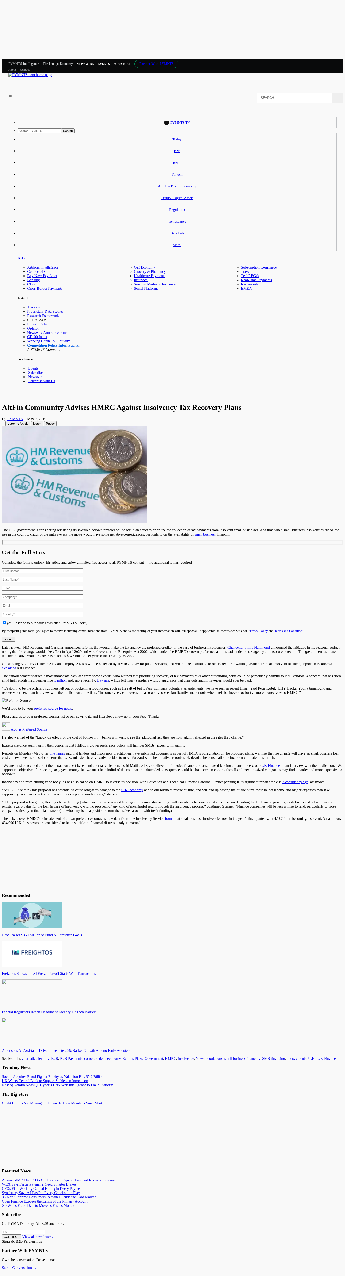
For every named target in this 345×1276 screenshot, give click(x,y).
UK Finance (270, 765)
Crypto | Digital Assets (177, 198)
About (12, 69)
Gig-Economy (144, 267)
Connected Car (38, 272)
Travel (245, 272)
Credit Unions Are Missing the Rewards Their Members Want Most (52, 1103)
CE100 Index (37, 337)
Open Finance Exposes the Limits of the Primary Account (44, 1201)
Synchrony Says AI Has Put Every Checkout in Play (41, 1193)
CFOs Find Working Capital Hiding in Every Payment (42, 1189)
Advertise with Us (41, 381)
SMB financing (273, 1058)
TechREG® (250, 276)
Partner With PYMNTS (156, 64)
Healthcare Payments (149, 276)
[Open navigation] (10, 96)
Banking (33, 280)
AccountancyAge (295, 782)
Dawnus (103, 680)
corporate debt (94, 1058)
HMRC (170, 1058)
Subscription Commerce (259, 267)
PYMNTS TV (180, 122)
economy (114, 1058)
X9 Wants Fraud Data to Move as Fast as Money (38, 1205)
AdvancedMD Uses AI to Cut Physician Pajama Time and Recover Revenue (58, 1180)
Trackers (33, 307)
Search (68, 131)
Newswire (85, 64)
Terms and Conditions (288, 631)
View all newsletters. (37, 1237)
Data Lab (177, 233)
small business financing (242, 1058)
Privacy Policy (258, 631)
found (169, 819)
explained (9, 668)
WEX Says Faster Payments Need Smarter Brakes (39, 1184)
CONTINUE (11, 1237)
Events (104, 64)
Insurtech (141, 280)
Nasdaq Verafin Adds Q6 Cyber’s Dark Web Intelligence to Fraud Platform (57, 1085)
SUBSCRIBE (122, 64)
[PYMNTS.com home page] (30, 75)
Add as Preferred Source (28, 729)
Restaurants (249, 284)
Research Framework (43, 316)
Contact (25, 69)
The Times (57, 753)
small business (205, 534)
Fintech (177, 174)
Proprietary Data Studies (45, 311)
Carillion (60, 680)
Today (177, 139)
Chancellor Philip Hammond (248, 647)
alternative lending (35, 1058)
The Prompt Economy (58, 64)
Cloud (31, 284)
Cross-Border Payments (44, 288)
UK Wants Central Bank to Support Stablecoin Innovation (45, 1081)
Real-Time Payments (256, 280)
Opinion (33, 328)
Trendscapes (177, 221)
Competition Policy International (53, 345)
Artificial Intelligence (42, 267)
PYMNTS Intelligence (23, 64)
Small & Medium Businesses (155, 284)
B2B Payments (71, 1058)
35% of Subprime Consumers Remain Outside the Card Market (49, 1197)
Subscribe (35, 372)
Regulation (177, 210)
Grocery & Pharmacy (150, 272)
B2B (177, 151)
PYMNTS (15, 419)
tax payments (296, 1058)
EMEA (246, 288)
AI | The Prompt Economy (177, 186)
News (200, 1058)
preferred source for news (53, 708)
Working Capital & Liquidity (48, 341)
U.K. (312, 1058)
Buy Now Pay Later (42, 276)
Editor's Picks (37, 324)
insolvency (186, 1058)
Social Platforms (146, 288)
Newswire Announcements (47, 333)
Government (154, 1058)
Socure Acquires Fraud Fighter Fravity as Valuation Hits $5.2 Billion (53, 1077)
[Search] (337, 98)
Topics (21, 258)
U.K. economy (132, 790)
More (177, 245)
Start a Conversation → (19, 1268)
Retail (177, 163)
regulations (214, 1058)
